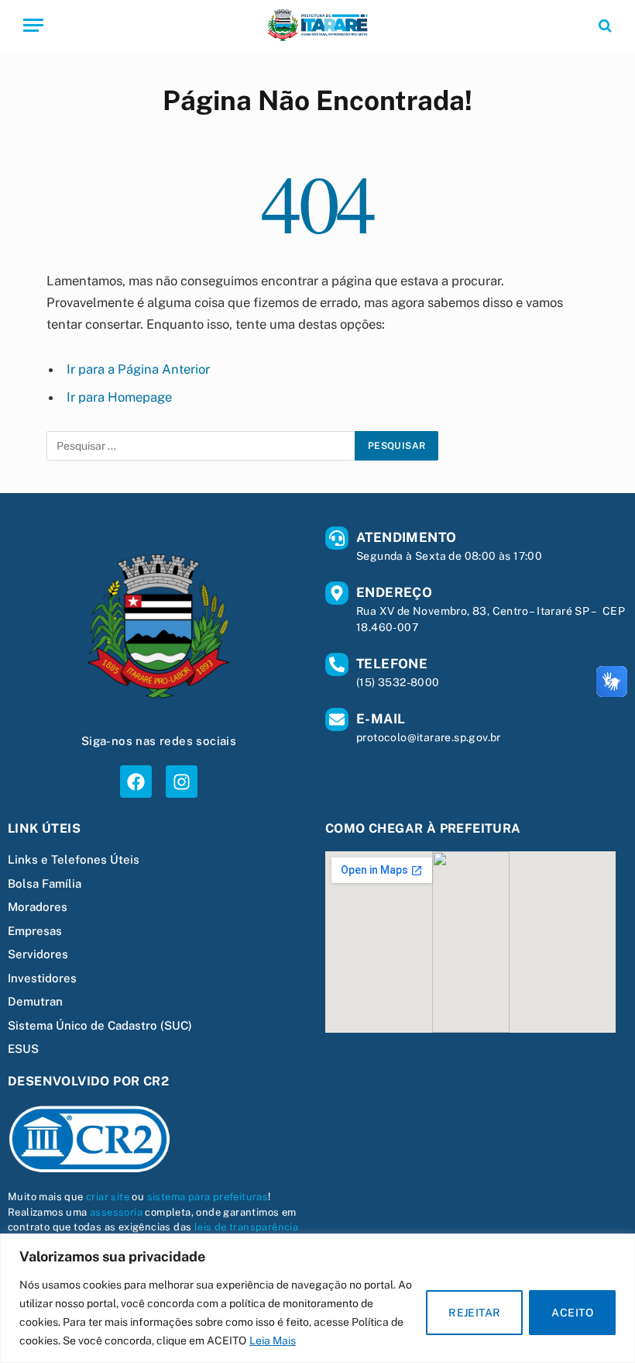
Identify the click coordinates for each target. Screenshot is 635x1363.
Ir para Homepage (119, 397)
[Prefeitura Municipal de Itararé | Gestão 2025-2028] (317, 25)
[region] (317, 1298)
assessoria (116, 1212)
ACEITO (572, 1312)
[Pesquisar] (604, 25)
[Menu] (33, 25)
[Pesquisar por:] (201, 446)
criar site (107, 1197)
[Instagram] (181, 781)
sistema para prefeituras (208, 1197)
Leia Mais (272, 1340)
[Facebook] (136, 781)
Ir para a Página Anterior (138, 369)
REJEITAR (474, 1312)
